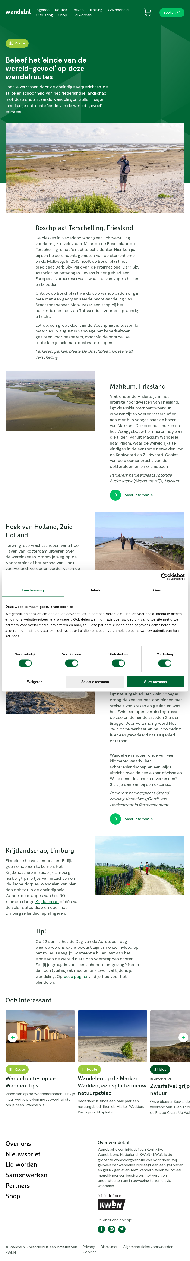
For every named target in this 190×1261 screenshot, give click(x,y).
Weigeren (34, 682)
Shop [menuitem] (62, 15)
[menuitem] (18, 11)
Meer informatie (139, 495)
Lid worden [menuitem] (82, 15)
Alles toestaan (155, 682)
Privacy (89, 1246)
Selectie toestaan (95, 682)
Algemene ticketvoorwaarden (148, 1246)
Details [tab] (95, 590)
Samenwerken (27, 1175)
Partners (18, 1186)
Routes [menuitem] (61, 9)
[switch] (71, 663)
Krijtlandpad (47, 901)
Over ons (18, 1144)
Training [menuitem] (95, 9)
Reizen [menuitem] (78, 9)
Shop (13, 1196)
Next (183, 1037)
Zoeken (169, 12)
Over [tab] (157, 590)
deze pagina (75, 976)
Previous (13, 1037)
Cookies (89, 1251)
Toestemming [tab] (33, 590)
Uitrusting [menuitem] (44, 15)
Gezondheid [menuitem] (118, 9)
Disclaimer (109, 1246)
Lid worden (21, 1165)
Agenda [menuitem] (43, 9)
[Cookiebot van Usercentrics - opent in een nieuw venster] (164, 576)
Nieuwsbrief (23, 1154)
